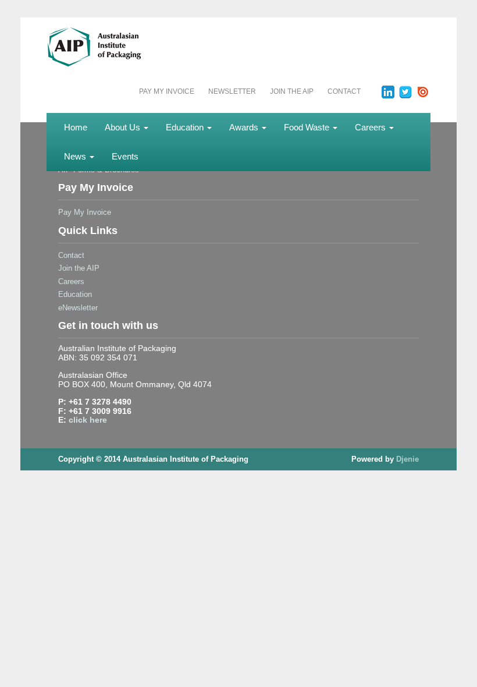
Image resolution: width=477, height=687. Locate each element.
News (76, 156)
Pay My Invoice (166, 91)
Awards (245, 127)
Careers (371, 127)
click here (88, 419)
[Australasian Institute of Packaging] (117, 46)
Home (75, 127)
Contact (344, 91)
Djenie (407, 459)
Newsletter (232, 91)
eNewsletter (78, 307)
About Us (124, 127)
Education (186, 127)
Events (125, 156)
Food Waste (308, 127)
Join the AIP (292, 91)
